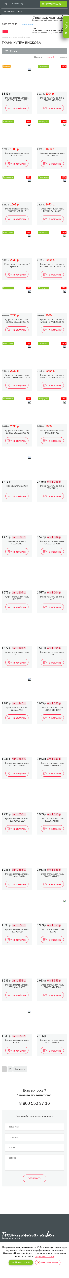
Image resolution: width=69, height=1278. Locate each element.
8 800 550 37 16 (9, 24)
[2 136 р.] (52, 1020)
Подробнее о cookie (44, 1256)
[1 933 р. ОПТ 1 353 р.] (52, 687)
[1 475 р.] (17, 466)
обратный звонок (26, 24)
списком (63, 57)
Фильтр (13, 51)
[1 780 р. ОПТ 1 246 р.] (17, 687)
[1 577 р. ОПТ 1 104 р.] (52, 521)
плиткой (51, 57)
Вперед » (20, 1069)
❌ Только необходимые (47, 1262)
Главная (5, 37)
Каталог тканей (17, 37)
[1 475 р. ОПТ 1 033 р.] (52, 466)
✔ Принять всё (20, 1262)
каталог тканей (53, 4)
